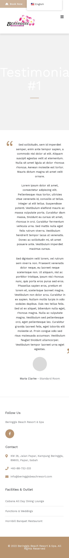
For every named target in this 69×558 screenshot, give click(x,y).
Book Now (16, 3)
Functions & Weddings (19, 511)
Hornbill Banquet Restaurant (23, 521)
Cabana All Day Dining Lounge (24, 501)
